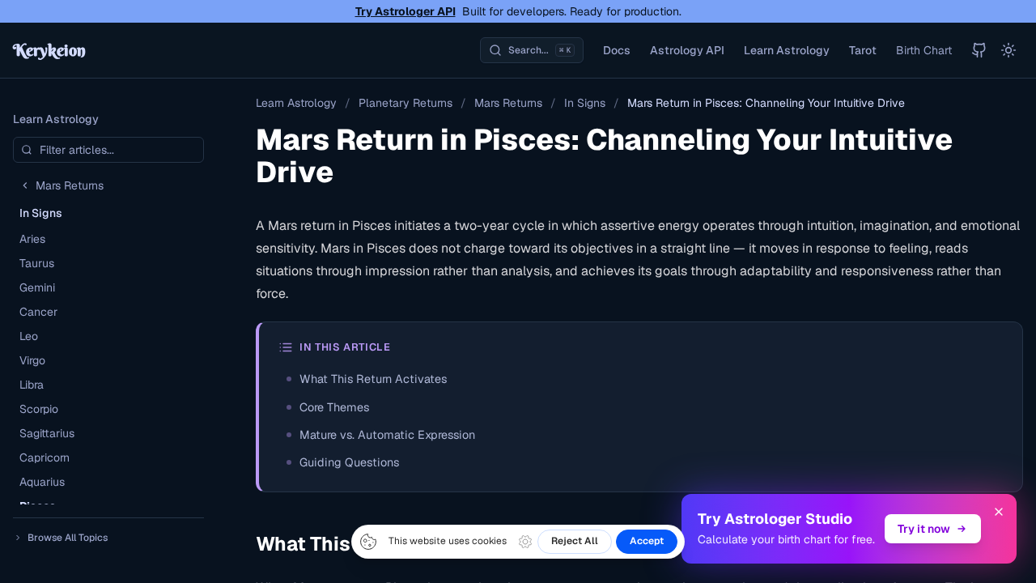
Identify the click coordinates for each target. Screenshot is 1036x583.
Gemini (37, 287)
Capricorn (44, 457)
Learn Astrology (787, 50)
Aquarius (42, 481)
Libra (31, 384)
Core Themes (334, 407)
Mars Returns (508, 103)
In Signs (584, 103)
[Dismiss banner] (998, 511)
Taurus (36, 263)
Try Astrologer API (405, 11)
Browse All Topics (68, 537)
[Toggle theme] (1008, 50)
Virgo (32, 360)
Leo (28, 336)
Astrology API (687, 50)
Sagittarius (46, 433)
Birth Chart (924, 50)
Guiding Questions (349, 462)
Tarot (863, 50)
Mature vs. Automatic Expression (387, 435)
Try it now (924, 528)
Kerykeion (49, 50)
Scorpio (38, 409)
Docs (617, 50)
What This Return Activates (373, 379)
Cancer (38, 311)
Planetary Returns (405, 103)
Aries (32, 239)
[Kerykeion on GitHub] (979, 50)
